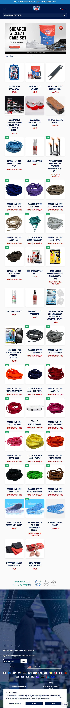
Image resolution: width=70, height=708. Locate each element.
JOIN (23, 661)
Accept (34, 703)
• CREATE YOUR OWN (48, 2)
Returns (5, 634)
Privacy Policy (45, 699)
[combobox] (35, 15)
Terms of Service (8, 640)
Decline (53, 703)
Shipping (6, 637)
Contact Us (7, 608)
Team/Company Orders (10, 611)
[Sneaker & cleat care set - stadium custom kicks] (35, 38)
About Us (6, 618)
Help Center (7, 605)
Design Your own (9, 614)
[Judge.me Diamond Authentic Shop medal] (38, 583)
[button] (61, 9)
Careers (6, 621)
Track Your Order (9, 602)
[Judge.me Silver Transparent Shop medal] (46, 583)
